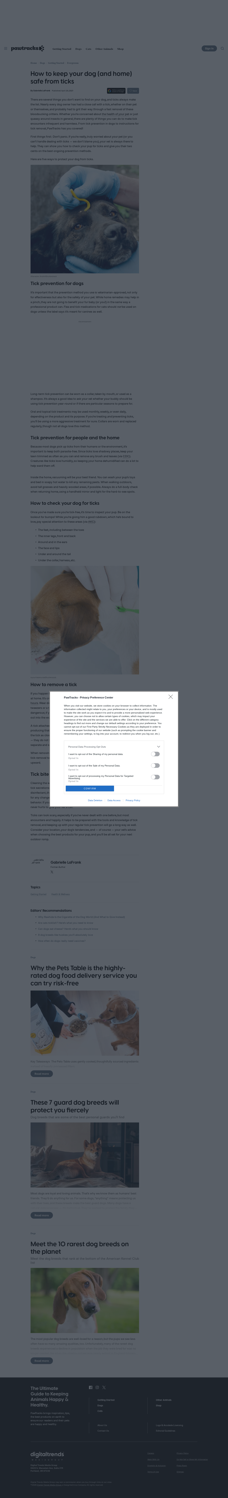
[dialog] (114, 749)
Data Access (114, 800)
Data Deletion (95, 800)
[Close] (172, 698)
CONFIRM (90, 788)
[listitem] (114, 746)
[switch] (155, 754)
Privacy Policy (133, 800)
